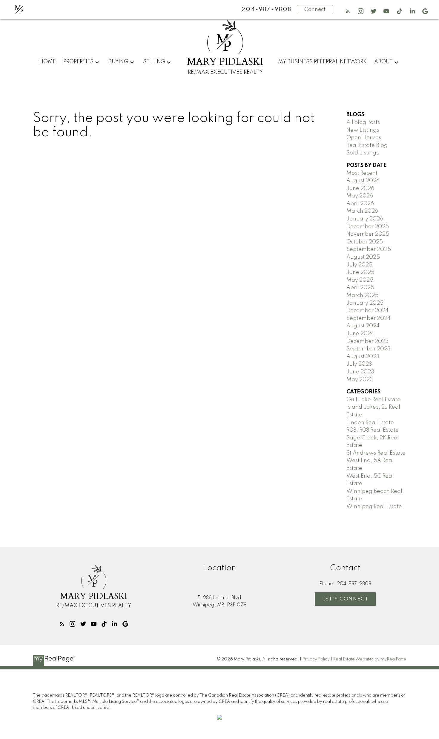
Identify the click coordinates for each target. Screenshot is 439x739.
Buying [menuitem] (118, 62)
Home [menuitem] (47, 62)
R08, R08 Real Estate (372, 430)
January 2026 (364, 219)
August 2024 (363, 326)
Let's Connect (345, 599)
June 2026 (360, 188)
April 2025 (360, 287)
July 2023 (359, 364)
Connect (315, 9)
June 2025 (360, 272)
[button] (348, 11)
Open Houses (363, 137)
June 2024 (360, 333)
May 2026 (359, 196)
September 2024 (368, 318)
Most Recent (361, 173)
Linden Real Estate (370, 422)
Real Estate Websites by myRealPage (369, 659)
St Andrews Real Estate (376, 453)
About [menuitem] (383, 62)
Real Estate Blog (367, 145)
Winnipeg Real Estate (374, 506)
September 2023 (368, 349)
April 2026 (360, 203)
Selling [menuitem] (154, 62)
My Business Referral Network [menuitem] (322, 62)
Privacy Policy (316, 659)
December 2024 (367, 310)
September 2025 (368, 249)
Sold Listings (362, 153)
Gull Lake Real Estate (373, 399)
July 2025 (359, 265)
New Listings (362, 130)
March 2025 (362, 295)
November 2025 (367, 234)
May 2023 (359, 379)
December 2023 (367, 341)
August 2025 (363, 257)
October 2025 (364, 242)
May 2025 (359, 280)
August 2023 (363, 356)
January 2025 (364, 303)
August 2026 (363, 180)
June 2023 (360, 372)
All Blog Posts (363, 122)
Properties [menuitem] (78, 62)
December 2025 (367, 226)
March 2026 (362, 211)
